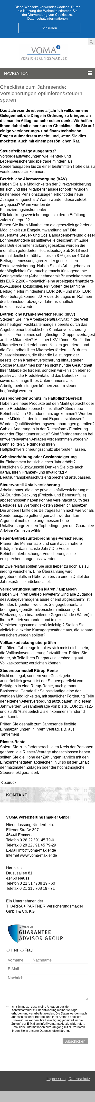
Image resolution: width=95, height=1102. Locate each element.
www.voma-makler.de (38, 855)
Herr (14, 950)
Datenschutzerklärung (54, 1030)
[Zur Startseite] (47, 53)
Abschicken (75, 1041)
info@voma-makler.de (37, 850)
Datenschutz (79, 1079)
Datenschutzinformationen (47, 18)
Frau (29, 950)
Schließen (49, 28)
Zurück (10, 782)
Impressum (56, 1079)
